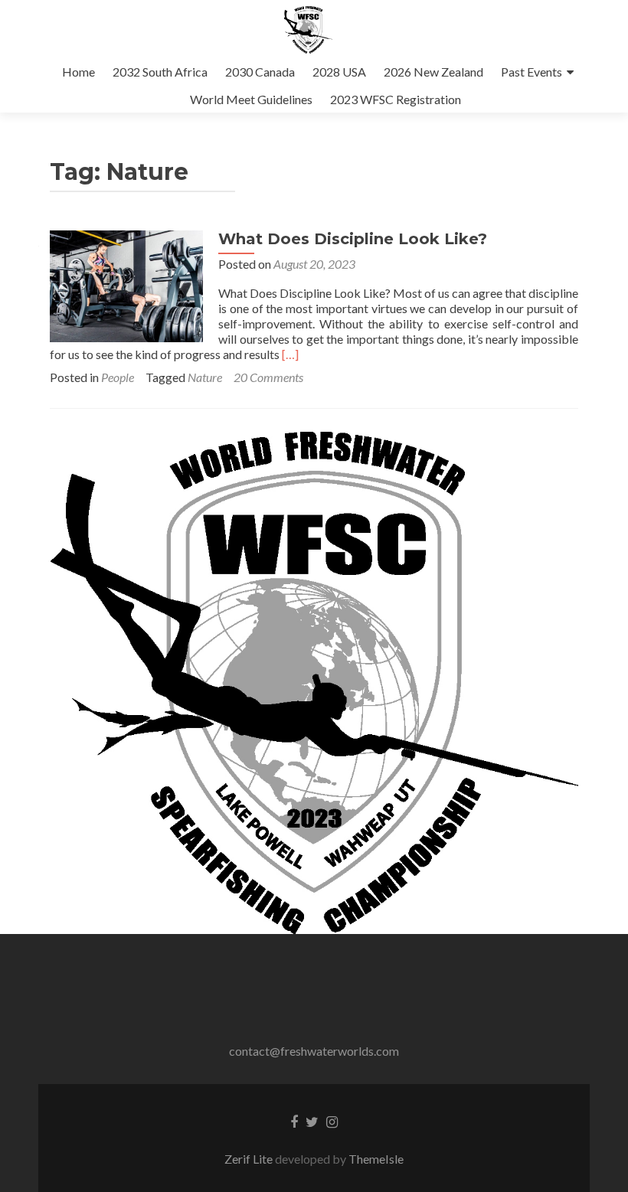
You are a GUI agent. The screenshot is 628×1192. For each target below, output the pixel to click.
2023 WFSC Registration (395, 99)
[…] (290, 354)
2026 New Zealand (433, 71)
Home (78, 71)
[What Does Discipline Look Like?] (126, 284)
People (117, 377)
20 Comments (268, 377)
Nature (205, 377)
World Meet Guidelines (251, 99)
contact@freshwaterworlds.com (314, 1050)
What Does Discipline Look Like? (352, 239)
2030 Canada (260, 71)
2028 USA (339, 71)
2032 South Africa (160, 71)
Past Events (531, 71)
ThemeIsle (376, 1158)
